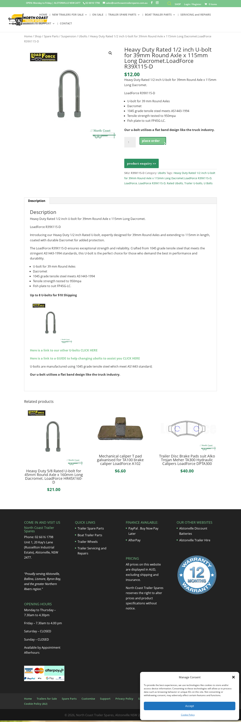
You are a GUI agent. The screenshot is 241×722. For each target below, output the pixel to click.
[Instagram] (157, 2)
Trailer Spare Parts (91, 528)
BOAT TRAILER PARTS (158, 14)
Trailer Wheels (88, 542)
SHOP (178, 4)
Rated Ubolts (175, 183)
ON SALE (97, 14)
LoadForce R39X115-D (151, 183)
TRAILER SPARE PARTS (122, 14)
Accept (189, 706)
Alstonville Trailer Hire (194, 540)
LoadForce (130, 183)
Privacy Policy (124, 698)
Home (28, 36)
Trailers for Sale (47, 698)
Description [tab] (36, 201)
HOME (43, 14)
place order (151, 141)
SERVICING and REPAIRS (195, 14)
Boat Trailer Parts (90, 535)
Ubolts (83, 36)
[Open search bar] (169, 4)
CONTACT (66, 23)
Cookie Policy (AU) (35, 703)
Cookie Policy (188, 714)
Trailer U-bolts (193, 183)
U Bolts (208, 183)
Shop (38, 36)
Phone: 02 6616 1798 (38, 537)
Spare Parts (51, 36)
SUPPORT (45, 23)
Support (105, 698)
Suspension (68, 36)
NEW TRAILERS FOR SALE (68, 14)
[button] (233, 677)
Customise (88, 698)
